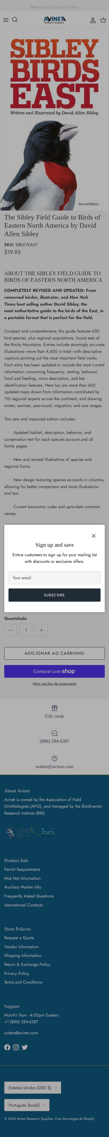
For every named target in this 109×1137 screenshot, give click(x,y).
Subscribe (54, 595)
